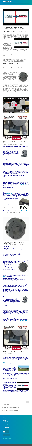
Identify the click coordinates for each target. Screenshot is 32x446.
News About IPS (5, 421)
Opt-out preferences (6, 427)
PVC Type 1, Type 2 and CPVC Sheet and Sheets (13, 351)
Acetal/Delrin (19, 184)
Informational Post (10, 144)
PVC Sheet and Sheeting (9, 193)
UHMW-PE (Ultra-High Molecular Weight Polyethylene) (11, 407)
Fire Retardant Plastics (17, 28)
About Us (4, 418)
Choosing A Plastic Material (10, 28)
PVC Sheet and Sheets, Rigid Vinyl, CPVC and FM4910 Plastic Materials (15, 243)
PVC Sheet (18, 163)
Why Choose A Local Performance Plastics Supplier (10, 410)
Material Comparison (14, 144)
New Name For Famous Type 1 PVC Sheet (12, 27)
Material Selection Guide (6, 424)
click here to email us (24, 210)
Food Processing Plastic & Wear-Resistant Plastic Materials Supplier (13, 411)
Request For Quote (6, 423)
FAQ (4, 417)
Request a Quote (6, 434)
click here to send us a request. (23, 320)
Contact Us (5, 420)
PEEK (24, 184)
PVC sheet (4, 362)
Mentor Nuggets (20, 144)
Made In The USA (22, 28)
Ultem (26, 184)
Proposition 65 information (7, 426)
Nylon (22, 184)
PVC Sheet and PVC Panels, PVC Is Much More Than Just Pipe (15, 142)
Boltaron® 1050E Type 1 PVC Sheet (22, 64)
